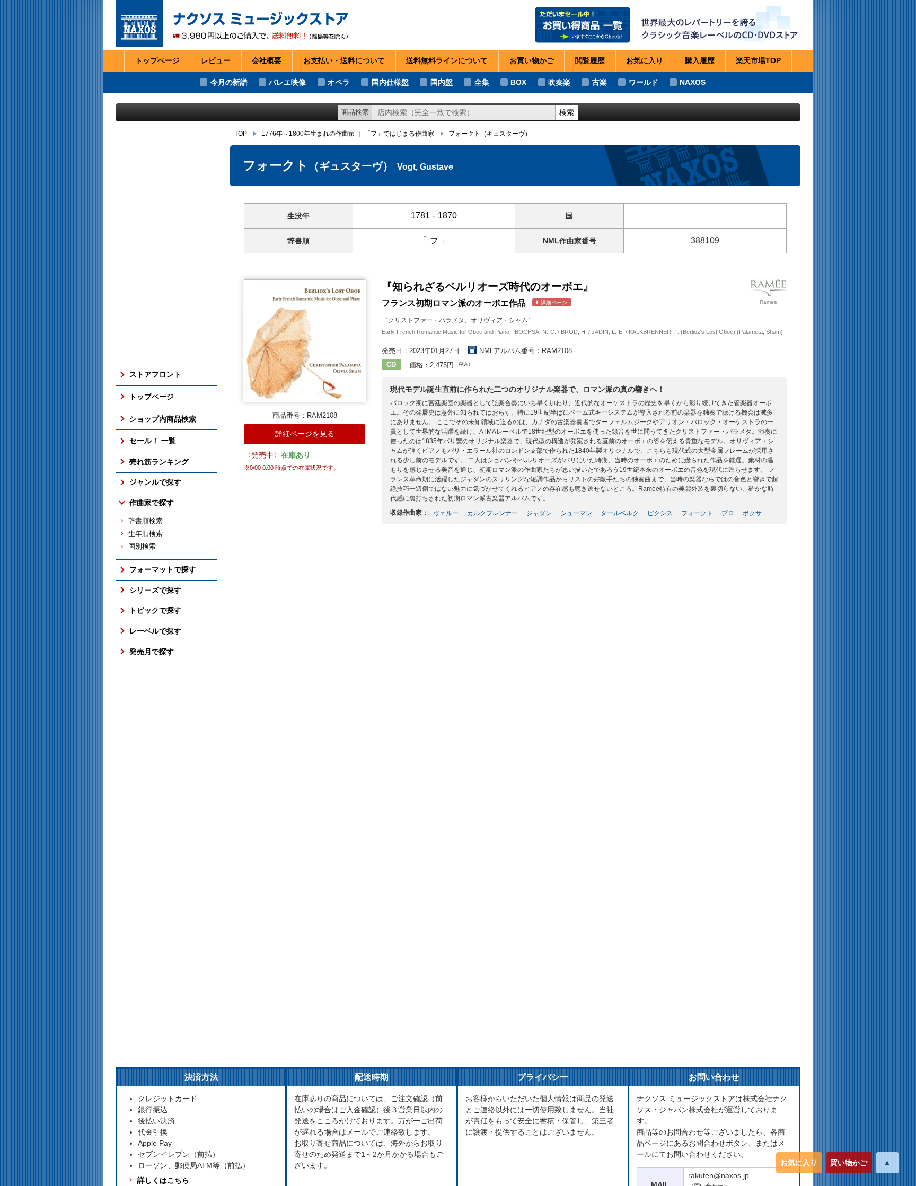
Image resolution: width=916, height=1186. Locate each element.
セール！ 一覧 (152, 440)
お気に (644, 60)
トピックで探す (155, 610)
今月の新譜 (229, 82)
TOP (240, 133)
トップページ (157, 60)
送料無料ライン (447, 60)
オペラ (339, 82)
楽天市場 (758, 60)
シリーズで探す (155, 590)
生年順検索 (145, 534)
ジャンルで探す (155, 482)
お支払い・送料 (344, 60)
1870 (447, 215)
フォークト (489, 133)
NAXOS (693, 82)
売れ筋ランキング (159, 462)
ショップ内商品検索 (162, 419)
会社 (266, 60)
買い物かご (848, 1162)
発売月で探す (151, 651)
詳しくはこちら (163, 1180)
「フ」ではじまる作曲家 (399, 133)
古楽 (599, 82)
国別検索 (142, 546)
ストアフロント (155, 374)
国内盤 (441, 82)
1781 (420, 215)
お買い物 (531, 60)
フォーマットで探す (162, 569)
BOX (518, 82)
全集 (481, 82)
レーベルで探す (155, 631)
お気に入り (798, 1162)
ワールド (643, 82)
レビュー (216, 60)
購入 (700, 60)
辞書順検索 (145, 521)
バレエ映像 (287, 82)
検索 (566, 112)
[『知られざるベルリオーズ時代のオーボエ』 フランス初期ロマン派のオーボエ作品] (304, 340)
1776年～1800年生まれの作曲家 (308, 133)
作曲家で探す (151, 502)
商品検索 (355, 112)
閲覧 (590, 60)
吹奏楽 (559, 82)
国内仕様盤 (390, 82)
